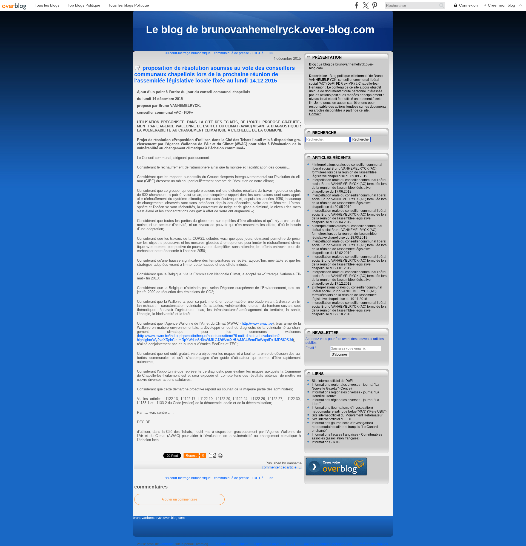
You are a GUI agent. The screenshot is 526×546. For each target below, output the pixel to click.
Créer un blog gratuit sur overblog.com (336, 466)
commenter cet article (280, 467)
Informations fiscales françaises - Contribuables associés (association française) (347, 436)
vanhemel (167, 544)
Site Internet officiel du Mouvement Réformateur (347, 415)
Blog (312, 64)
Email (309, 348)
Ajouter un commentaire (179, 499)
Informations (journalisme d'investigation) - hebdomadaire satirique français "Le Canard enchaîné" (345, 427)
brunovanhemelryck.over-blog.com (159, 518)
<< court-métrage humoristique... (189, 53)
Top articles (222, 544)
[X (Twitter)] (365, 5)
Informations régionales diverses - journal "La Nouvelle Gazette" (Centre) (345, 386)
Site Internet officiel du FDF (332, 419)
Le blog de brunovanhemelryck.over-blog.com (260, 29)
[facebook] (356, 5)
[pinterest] (374, 5)
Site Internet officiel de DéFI (332, 381)
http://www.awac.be (257, 323)
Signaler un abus (267, 544)
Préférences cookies (373, 544)
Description (318, 76)
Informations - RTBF (326, 442)
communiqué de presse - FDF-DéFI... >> (243, 53)
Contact (315, 114)
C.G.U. (291, 544)
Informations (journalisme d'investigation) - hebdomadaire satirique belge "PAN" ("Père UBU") (349, 409)
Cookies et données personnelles (327, 544)
